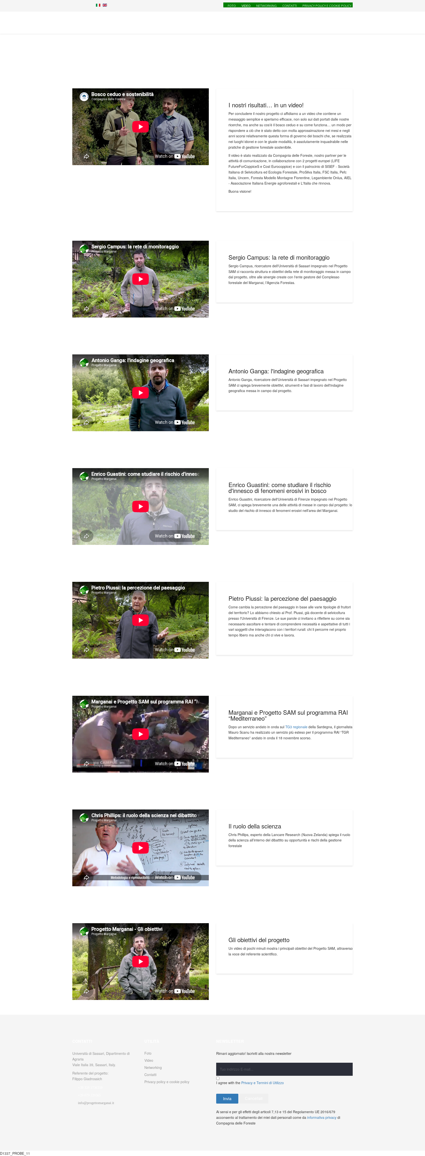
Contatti (289, 5)
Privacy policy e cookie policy (327, 5)
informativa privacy (321, 1117)
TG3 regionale (296, 726)
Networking (266, 5)
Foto (232, 5)
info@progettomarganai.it (96, 1103)
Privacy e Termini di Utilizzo (262, 1082)
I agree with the (250, 1082)
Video (246, 5)
